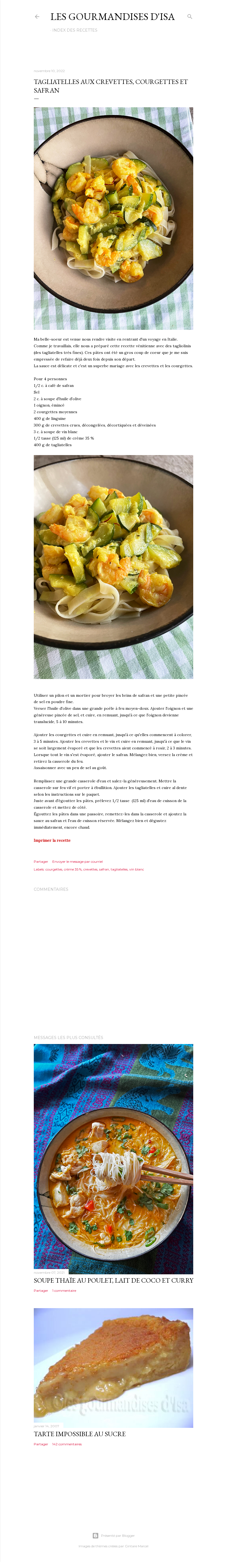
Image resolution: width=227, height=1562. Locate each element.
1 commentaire (64, 1290)
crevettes (90, 869)
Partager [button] (41, 861)
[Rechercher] (190, 15)
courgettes (53, 869)
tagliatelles (119, 869)
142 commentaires (67, 1444)
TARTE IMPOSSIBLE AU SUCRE (80, 1434)
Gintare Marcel (136, 1546)
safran (104, 869)
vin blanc (136, 869)
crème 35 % (73, 869)
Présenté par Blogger (118, 1535)
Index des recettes (74, 30)
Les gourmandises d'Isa (112, 16)
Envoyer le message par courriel (77, 861)
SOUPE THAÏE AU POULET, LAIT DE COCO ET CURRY (113, 1280)
